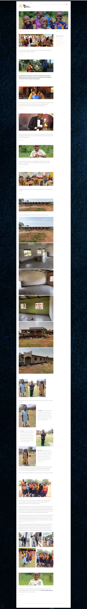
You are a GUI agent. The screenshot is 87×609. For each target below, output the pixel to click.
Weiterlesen (22, 54)
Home (42, 4)
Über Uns (59, 4)
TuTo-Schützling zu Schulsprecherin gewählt (61, 41)
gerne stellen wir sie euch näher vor (29, 521)
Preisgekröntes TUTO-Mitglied (59, 43)
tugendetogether (27, 47)
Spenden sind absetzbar (59, 45)
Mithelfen (46, 4)
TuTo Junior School (53, 4)
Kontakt (63, 4)
